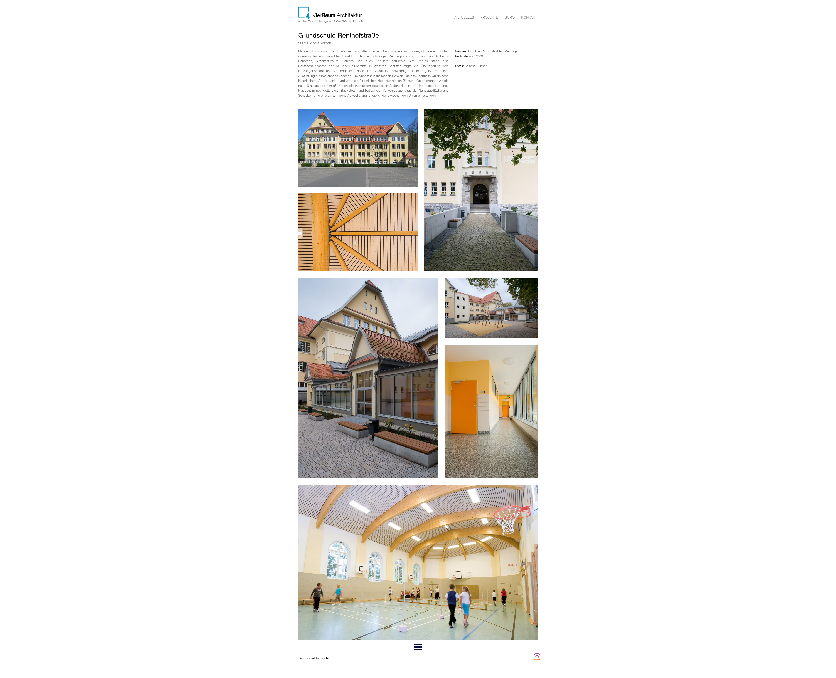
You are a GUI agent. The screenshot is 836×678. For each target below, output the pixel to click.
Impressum (306, 658)
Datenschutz (323, 658)
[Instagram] (537, 656)
